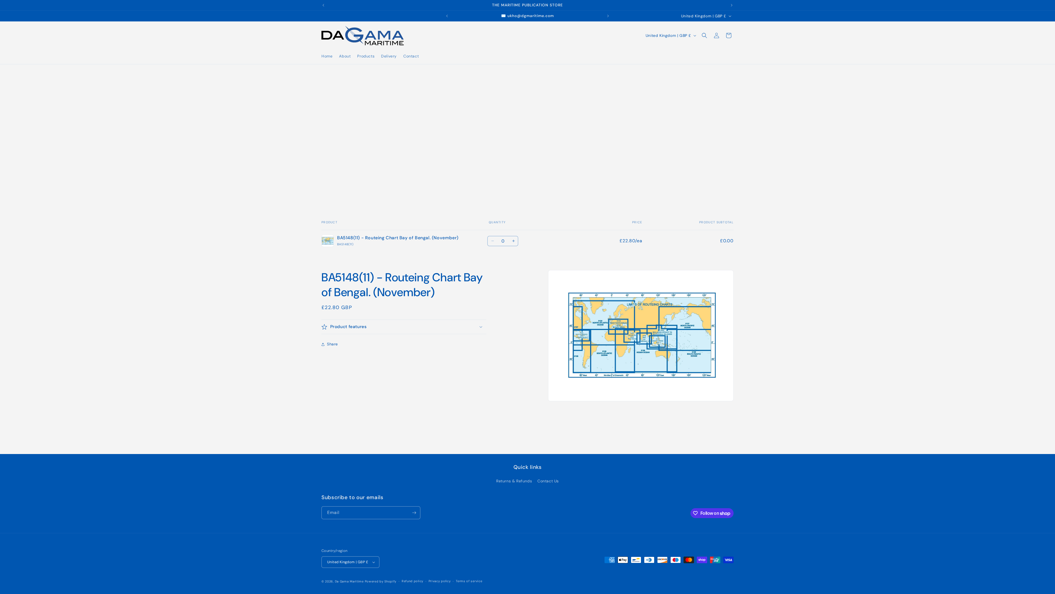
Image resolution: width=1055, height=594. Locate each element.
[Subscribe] (414, 512)
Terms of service (469, 581)
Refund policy (412, 581)
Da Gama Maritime (349, 581)
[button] (704, 35)
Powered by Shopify (381, 581)
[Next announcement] (732, 5)
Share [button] (332, 344)
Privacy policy (440, 581)
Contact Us (548, 481)
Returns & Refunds (514, 481)
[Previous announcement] (323, 5)
